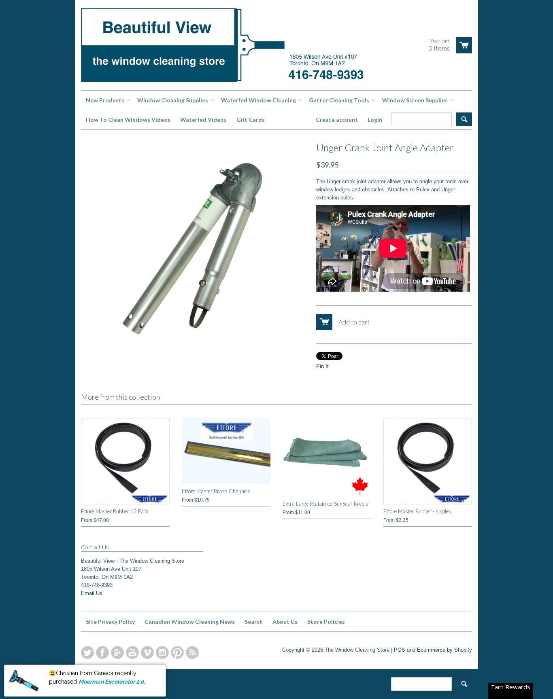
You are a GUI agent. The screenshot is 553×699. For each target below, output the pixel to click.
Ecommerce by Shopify (444, 650)
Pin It (322, 366)
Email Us (91, 593)
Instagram (162, 652)
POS (399, 650)
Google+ (117, 652)
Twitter (87, 652)
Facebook (102, 652)
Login (375, 119)
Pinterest (177, 652)
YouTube (132, 652)
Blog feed (192, 652)
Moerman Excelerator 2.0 (111, 680)
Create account (337, 119)
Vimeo (147, 652)
